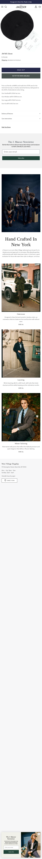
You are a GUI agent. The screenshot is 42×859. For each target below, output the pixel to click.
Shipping (4, 60)
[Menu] (2, 7)
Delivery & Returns (7, 113)
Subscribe (21, 158)
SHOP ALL (21, 324)
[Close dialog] (39, 834)
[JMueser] (21, 7)
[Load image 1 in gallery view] (21, 31)
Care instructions (7, 118)
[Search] (6, 7)
